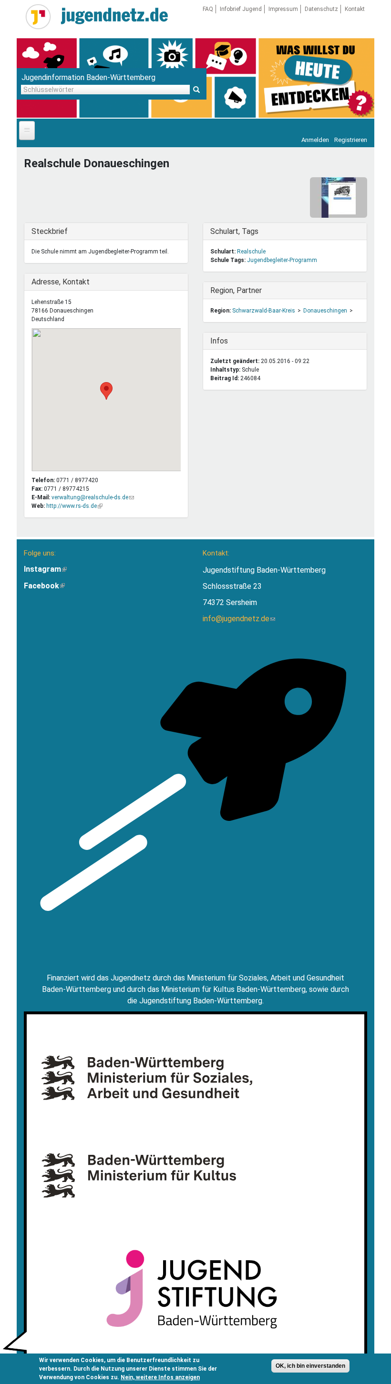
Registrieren (350, 139)
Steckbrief (51, 231)
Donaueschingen (325, 310)
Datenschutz (321, 9)
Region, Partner (236, 290)
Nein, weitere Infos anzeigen (160, 1377)
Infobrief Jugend (241, 9)
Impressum (283, 9)
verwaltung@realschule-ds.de (92, 497)
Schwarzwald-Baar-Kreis (263, 310)
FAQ (208, 9)
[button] (106, 391)
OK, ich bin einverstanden (310, 1366)
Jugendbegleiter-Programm (282, 260)
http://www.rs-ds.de (74, 506)
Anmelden (315, 139)
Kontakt (355, 9)
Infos (229, 340)
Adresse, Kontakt (60, 281)
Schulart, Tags (234, 231)
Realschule (251, 251)
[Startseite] (38, 16)
